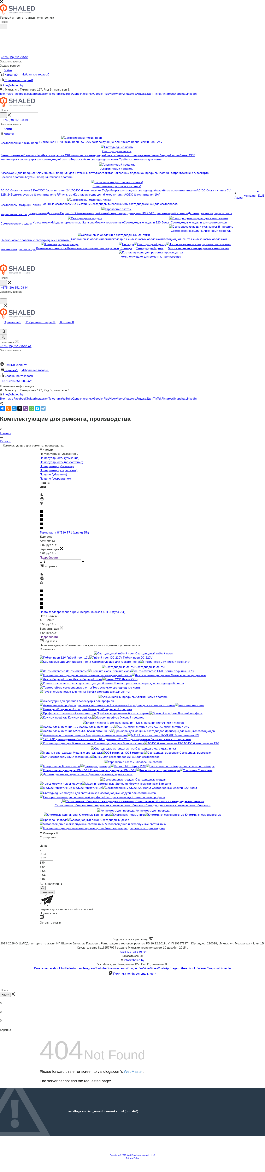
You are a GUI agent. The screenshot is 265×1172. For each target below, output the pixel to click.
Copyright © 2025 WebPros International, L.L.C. (132, 1155)
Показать (47, 892)
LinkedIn (191, 93)
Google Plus (101, 93)
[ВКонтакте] (2, 408)
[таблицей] (48, 482)
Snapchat (179, 93)
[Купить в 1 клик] (41, 499)
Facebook (19, 93)
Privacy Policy (132, 1158)
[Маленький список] (41, 486)
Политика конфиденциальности (134, 973)
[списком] (44, 482)
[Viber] (25, 408)
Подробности (49, 557)
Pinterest (167, 93)
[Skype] (37, 408)
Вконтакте (6, 93)
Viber (112, 93)
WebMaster (133, 1071)
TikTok (157, 93)
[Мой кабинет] (2, 296)
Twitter (30, 93)
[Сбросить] (43, 888)
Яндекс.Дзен (144, 93)
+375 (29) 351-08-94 (14, 57)
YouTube (66, 93)
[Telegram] (43, 408)
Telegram (54, 93)
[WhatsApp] (31, 408)
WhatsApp (129, 93)
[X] (19, 408)
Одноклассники (82, 93)
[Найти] (3, 26)
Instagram (41, 93)
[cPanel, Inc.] (132, 1151)
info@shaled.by (13, 85)
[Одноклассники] (8, 408)
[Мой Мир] (14, 408)
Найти (5, 994)
